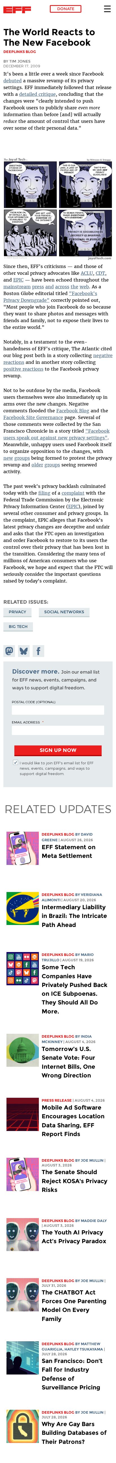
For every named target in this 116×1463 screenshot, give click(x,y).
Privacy (17, 611)
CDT (100, 273)
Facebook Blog (72, 410)
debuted (12, 80)
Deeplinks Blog (58, 834)
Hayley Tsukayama (83, 1349)
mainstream (17, 286)
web (84, 286)
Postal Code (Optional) (33, 702)
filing (44, 493)
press (38, 286)
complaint (73, 493)
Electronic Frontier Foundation (18, 9)
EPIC (18, 280)
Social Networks (64, 611)
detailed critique (37, 94)
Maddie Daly (94, 1221)
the (74, 286)
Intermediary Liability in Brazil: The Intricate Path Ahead (74, 916)
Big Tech (18, 626)
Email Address (26, 722)
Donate (65, 8)
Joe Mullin (92, 1160)
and (49, 286)
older (37, 465)
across (62, 286)
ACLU (87, 273)
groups (22, 458)
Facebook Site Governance (33, 417)
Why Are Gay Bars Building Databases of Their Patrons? (74, 1432)
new (8, 458)
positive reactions (23, 369)
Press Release (57, 1100)
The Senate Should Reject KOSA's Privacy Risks (74, 1180)
